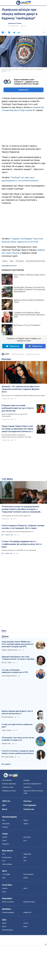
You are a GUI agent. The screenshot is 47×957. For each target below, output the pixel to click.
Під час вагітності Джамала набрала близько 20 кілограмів (23, 395)
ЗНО (3, 861)
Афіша (4, 923)
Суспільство (29, 809)
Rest (4, 630)
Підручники (27, 854)
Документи (27, 787)
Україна (5, 261)
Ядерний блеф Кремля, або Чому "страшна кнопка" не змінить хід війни (18, 658)
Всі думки (6, 764)
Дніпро (26, 823)
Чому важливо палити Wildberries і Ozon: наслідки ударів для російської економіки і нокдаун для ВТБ (17, 644)
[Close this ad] (45, 944)
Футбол (4, 837)
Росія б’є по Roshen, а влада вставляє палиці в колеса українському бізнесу (18, 752)
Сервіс (26, 877)
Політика (27, 801)
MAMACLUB (27, 912)
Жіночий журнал (7, 930)
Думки (5, 636)
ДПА (25, 857)
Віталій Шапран (7, 717)
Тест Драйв (6, 874)
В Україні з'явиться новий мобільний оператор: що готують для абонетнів (18, 408)
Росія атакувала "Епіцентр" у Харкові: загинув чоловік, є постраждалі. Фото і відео (23, 526)
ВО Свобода (20, 261)
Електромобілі (28, 874)
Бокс (25, 840)
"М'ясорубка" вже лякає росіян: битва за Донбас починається (18, 739)
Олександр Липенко (9, 676)
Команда (26, 780)
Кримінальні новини (14, 23)
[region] (23, 127)
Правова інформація (9, 784)
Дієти (4, 892)
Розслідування (30, 805)
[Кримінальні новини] (5, 355)
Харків (26, 820)
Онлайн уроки (6, 857)
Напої (25, 888)
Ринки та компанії (8, 902)
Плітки (26, 923)
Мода (25, 926)
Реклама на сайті (7, 787)
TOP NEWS (7, 479)
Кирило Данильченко (10, 650)
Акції (3, 877)
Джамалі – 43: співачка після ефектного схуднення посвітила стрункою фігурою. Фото (21, 389)
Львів (11, 261)
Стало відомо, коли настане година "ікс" (16, 516)
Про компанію (7, 780)
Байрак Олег (6, 744)
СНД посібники (7, 864)
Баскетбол (27, 837)
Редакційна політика (9, 265)
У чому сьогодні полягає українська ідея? (17, 725)
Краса (4, 926)
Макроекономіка (29, 902)
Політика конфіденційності (32, 784)
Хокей (4, 840)
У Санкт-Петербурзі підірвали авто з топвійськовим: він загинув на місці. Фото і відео (22, 544)
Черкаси (5, 827)
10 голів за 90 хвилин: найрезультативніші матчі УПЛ (15, 671)
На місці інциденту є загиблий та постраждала (19, 550)
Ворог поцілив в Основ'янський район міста (17, 531)
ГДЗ (3, 854)
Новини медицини (8, 912)
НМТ (25, 861)
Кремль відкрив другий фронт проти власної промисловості (17, 712)
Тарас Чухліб (6, 730)
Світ (4, 805)
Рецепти (5, 888)
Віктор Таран (7, 662)
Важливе (6, 359)
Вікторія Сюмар (8, 757)
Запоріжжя (6, 823)
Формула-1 (6, 844)
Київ (3, 820)
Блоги (4, 809)
